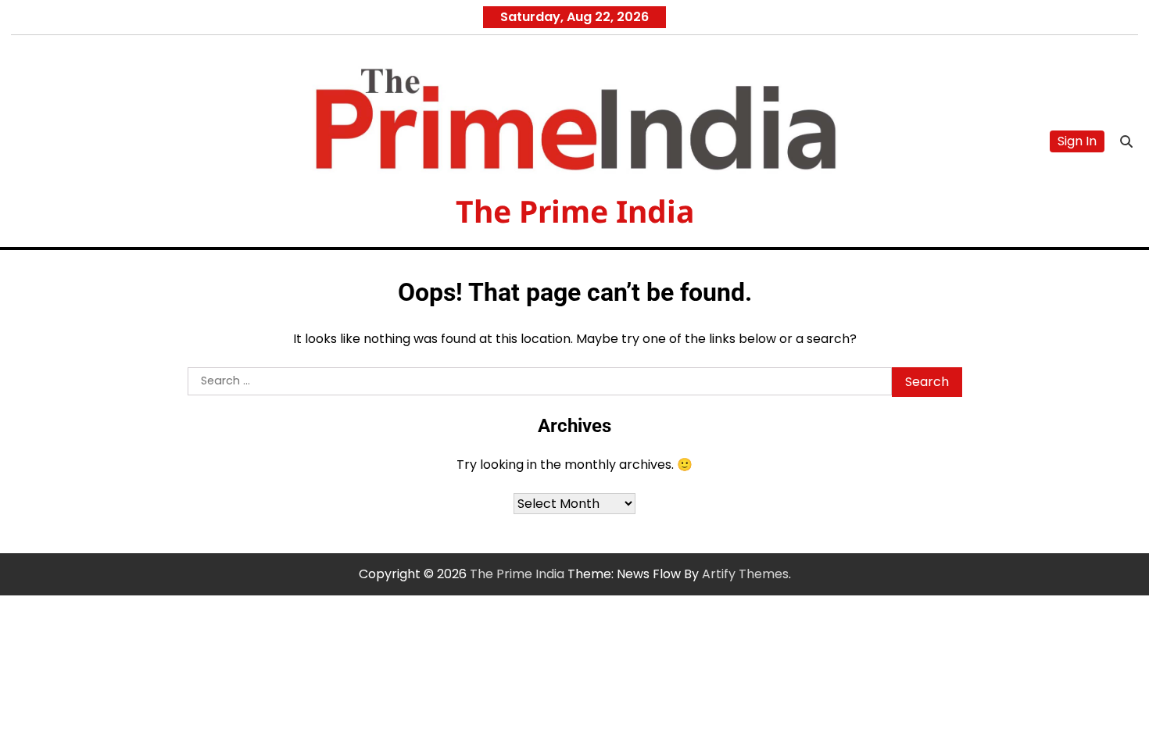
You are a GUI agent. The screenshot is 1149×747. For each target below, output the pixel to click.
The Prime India (575, 210)
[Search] (1126, 141)
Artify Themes (745, 574)
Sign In (1077, 141)
